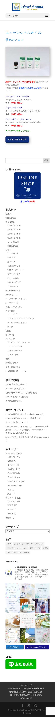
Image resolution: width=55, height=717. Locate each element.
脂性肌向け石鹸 (14, 234)
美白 (19, 552)
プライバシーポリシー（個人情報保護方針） (26, 688)
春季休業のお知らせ (13, 401)
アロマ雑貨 (10, 311)
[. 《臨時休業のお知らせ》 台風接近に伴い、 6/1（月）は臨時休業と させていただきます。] (12, 606)
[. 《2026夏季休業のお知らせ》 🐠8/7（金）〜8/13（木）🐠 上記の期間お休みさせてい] (12, 591)
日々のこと (12, 477)
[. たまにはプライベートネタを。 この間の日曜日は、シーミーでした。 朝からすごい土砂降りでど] (42, 606)
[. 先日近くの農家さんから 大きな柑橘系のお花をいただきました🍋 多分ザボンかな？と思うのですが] (42, 621)
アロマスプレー (14, 314)
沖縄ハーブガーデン (15, 270)
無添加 (45, 548)
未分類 (8, 518)
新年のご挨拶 (11, 422)
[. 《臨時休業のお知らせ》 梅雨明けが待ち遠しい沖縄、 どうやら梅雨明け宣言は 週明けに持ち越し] (42, 591)
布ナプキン (10, 335)
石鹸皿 (8, 331)
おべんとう (12, 501)
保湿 (31, 548)
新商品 (8, 214)
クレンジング (19, 544)
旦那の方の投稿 (14, 481)
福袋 (7, 359)
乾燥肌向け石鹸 (14, 225)
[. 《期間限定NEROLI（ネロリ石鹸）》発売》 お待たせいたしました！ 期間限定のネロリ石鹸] (12, 621)
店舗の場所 (12, 473)
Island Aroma (11, 453)
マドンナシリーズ (14, 350)
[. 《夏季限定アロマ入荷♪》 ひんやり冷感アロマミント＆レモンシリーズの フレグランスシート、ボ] (27, 606)
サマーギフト (13, 286)
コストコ (29, 544)
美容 (14, 552)
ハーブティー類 (12, 303)
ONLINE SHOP (17, 139)
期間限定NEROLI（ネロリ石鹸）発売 (21, 393)
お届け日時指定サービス (15, 371)
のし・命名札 (13, 278)
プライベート (11, 498)
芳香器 (10, 327)
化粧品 (37, 548)
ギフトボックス (14, 274)
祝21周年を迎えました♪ (15, 388)
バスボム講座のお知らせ (15, 414)
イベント (11, 465)
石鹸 (8, 552)
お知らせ (11, 457)
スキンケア (10, 339)
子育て (10, 505)
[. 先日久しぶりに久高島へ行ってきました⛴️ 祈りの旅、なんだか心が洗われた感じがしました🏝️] (27, 635)
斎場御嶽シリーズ (12, 290)
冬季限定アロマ (12, 363)
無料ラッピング (14, 282)
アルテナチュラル (14, 346)
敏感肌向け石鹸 (14, 238)
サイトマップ (26, 685)
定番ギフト (12, 262)
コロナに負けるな (12, 367)
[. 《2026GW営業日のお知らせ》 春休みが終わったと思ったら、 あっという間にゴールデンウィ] (27, 621)
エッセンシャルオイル (16, 323)
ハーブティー (22, 548)
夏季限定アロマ (12, 295)
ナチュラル (11, 548)
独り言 (10, 509)
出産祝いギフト (14, 266)
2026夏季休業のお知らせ (16, 384)
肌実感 (26, 552)
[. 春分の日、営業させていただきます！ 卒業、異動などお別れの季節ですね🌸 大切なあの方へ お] (42, 635)
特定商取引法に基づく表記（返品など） (26, 692)
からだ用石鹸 (13, 242)
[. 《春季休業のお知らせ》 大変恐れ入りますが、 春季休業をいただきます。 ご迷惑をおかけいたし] (12, 635)
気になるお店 (13, 485)
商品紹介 (11, 469)
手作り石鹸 (10, 222)
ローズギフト (13, 253)
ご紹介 (10, 461)
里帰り (10, 513)
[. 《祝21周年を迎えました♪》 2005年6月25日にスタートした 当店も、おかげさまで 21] (27, 591)
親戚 (9, 489)
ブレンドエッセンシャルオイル (20, 318)
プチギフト (12, 257)
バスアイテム (13, 355)
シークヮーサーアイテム (15, 299)
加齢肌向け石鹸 (14, 229)
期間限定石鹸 (11, 218)
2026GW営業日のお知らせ (16, 397)
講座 (9, 494)
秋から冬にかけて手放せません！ (19, 437)
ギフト (8, 250)
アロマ (9, 544)
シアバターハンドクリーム (18, 342)
